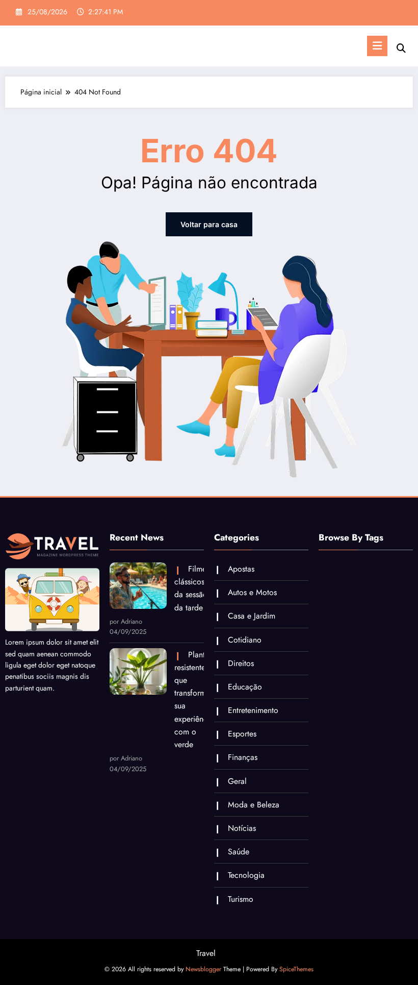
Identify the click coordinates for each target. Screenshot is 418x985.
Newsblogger (203, 969)
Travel (206, 953)
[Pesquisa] (401, 48)
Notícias (242, 828)
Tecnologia (246, 875)
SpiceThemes (296, 969)
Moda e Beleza (253, 804)
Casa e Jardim (251, 616)
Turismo (240, 899)
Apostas (241, 569)
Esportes (242, 734)
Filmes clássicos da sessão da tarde (189, 588)
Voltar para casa (209, 224)
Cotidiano (245, 640)
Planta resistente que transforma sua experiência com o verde (189, 699)
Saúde (238, 851)
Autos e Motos (252, 592)
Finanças (242, 757)
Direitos (241, 663)
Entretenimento (253, 710)
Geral (237, 781)
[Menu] (377, 46)
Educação (245, 687)
